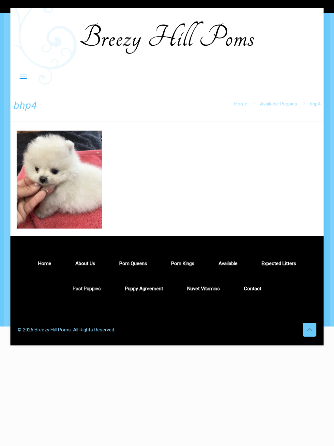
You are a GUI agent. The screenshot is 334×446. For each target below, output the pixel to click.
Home (240, 104)
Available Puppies (278, 104)
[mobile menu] (23, 76)
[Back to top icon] (309, 330)
